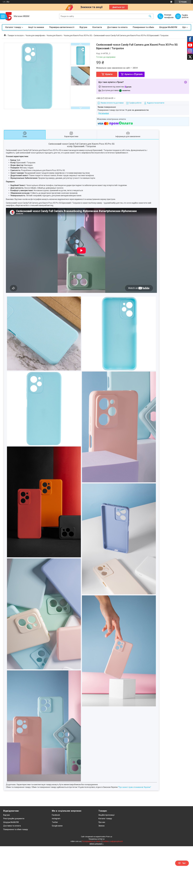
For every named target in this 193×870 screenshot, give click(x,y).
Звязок (101, 826)
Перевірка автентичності (61, 27)
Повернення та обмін (143, 27)
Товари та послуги (16, 35)
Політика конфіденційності (113, 841)
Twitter (55, 822)
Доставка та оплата (117, 27)
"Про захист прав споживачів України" (134, 787)
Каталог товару (13, 27)
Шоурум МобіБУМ (168, 27)
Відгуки (83, 27)
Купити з (129, 74)
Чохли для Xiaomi (54, 35)
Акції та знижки (36, 27)
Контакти (97, 27)
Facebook (56, 815)
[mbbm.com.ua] (7, 16)
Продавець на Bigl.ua (97, 839)
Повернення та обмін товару (15, 829)
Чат (184, 863)
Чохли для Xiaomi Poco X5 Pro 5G (78, 35)
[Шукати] (150, 16)
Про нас (101, 822)
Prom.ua (109, 837)
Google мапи (57, 826)
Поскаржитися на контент (91, 841)
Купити (108, 74)
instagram (56, 818)
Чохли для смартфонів (35, 35)
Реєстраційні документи (13, 818)
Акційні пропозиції (106, 815)
